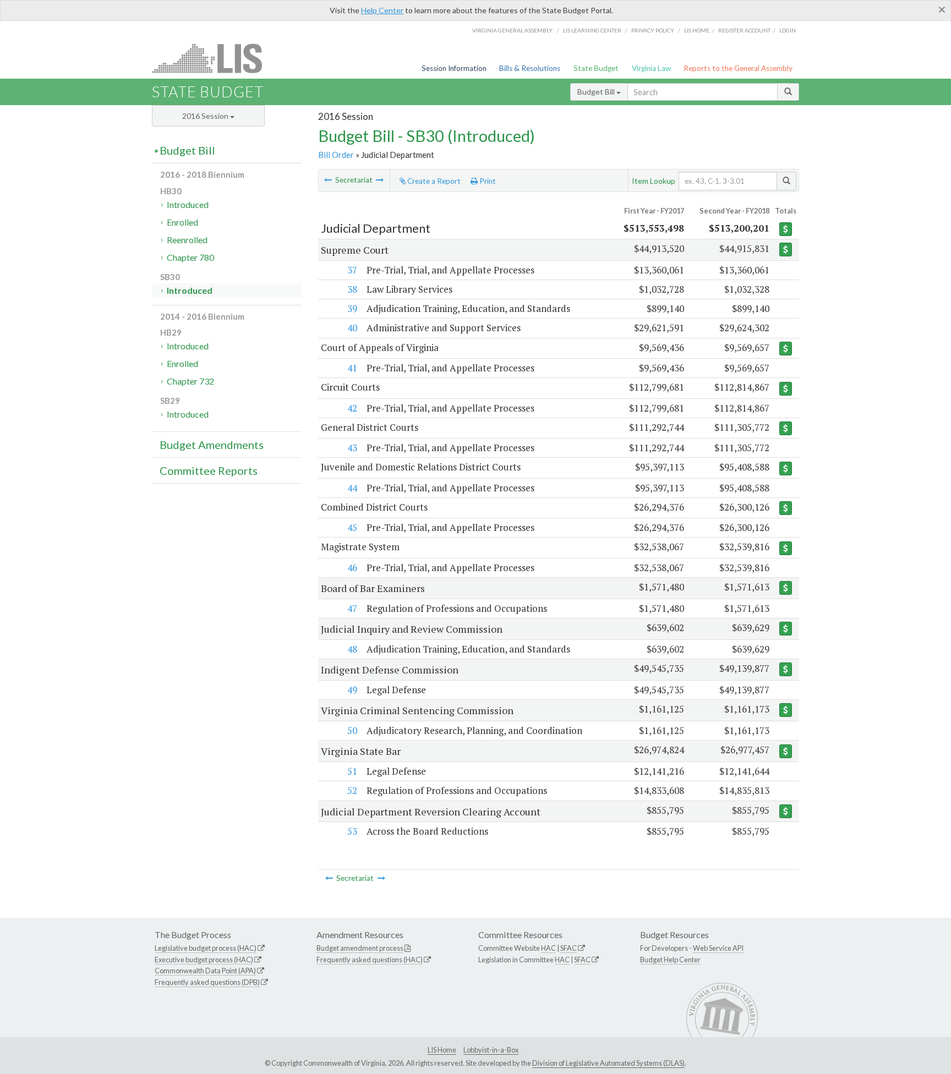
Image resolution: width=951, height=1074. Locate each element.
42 (352, 408)
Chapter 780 (190, 257)
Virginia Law (651, 68)
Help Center (382, 10)
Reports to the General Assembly (738, 68)
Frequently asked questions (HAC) (369, 959)
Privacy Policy (652, 30)
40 (352, 327)
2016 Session (206, 115)
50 (352, 730)
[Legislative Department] (328, 180)
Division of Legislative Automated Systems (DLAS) (608, 1063)
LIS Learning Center (592, 30)
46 (352, 567)
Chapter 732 (190, 381)
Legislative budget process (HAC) (205, 948)
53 (352, 831)
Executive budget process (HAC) (204, 959)
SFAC (568, 948)
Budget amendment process (359, 948)
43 (352, 447)
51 (352, 771)
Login (787, 30)
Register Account (744, 30)
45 (352, 527)
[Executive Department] (380, 180)
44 (352, 487)
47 (352, 608)
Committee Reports (209, 470)
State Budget (596, 68)
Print (487, 181)
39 (352, 308)
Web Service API (718, 948)
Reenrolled (187, 239)
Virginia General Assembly (512, 30)
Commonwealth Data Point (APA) (205, 970)
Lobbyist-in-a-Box (490, 1049)
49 (352, 689)
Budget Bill (596, 91)
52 (352, 790)
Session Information (454, 68)
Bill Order (336, 155)
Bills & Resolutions (529, 68)
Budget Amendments (212, 444)
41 (352, 367)
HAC (548, 948)
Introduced (188, 204)
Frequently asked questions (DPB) (207, 982)
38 (352, 289)
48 (352, 649)
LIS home (696, 30)
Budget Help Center (670, 959)
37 (352, 270)
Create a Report (433, 181)
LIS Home (442, 1049)
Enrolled (182, 222)
